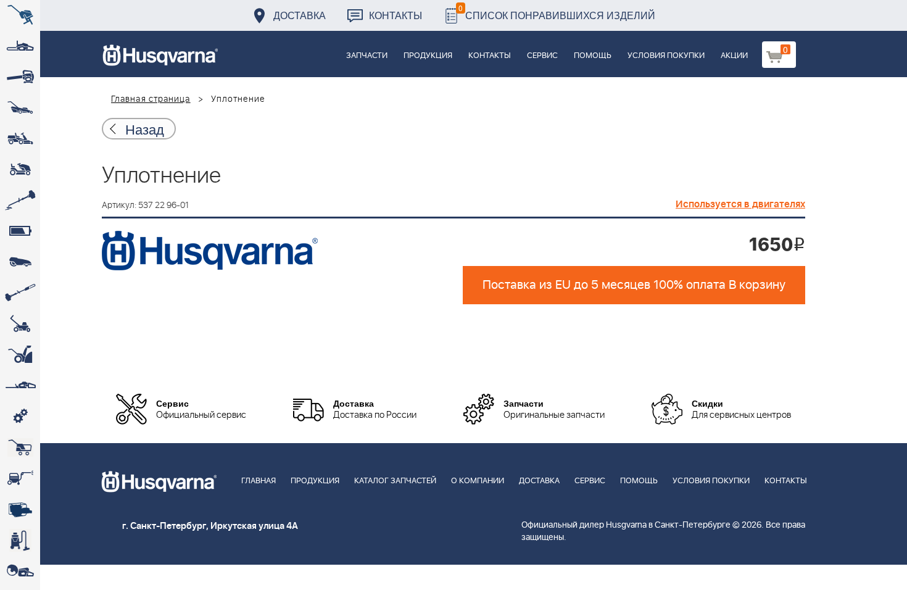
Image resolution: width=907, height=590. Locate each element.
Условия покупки (666, 56)
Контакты (395, 15)
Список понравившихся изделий (556, 12)
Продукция (428, 56)
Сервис (542, 56)
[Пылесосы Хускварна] (20, 540)
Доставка (299, 15)
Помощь (592, 56)
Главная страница (151, 99)
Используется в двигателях (740, 204)
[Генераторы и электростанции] (20, 447)
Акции (734, 56)
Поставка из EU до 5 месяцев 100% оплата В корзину (633, 285)
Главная (258, 481)
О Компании (477, 481)
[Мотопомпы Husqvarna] (20, 509)
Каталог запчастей (395, 481)
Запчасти (366, 56)
